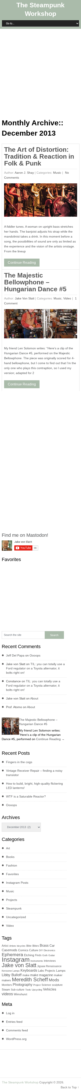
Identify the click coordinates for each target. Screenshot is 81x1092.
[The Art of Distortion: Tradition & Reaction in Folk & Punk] (40, 201)
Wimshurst (20, 994)
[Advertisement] (40, 72)
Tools (28, 989)
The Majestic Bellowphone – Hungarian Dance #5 (35, 282)
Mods (54, 980)
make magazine (41, 975)
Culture (33, 950)
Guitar (51, 955)
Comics (23, 950)
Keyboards (29, 970)
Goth (45, 955)
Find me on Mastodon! (25, 535)
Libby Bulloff (12, 975)
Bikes (35, 945)
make (25, 975)
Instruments (36, 961)
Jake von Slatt (24, 298)
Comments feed (17, 1030)
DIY (41, 950)
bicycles (21, 946)
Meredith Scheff (30, 979)
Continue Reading (22, 262)
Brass (44, 945)
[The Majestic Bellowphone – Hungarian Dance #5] (40, 324)
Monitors (7, 984)
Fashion (11, 865)
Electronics (49, 950)
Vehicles (49, 989)
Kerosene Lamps (11, 970)
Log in (10, 1013)
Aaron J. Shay (24, 172)
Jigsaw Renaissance (49, 966)
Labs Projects (46, 970)
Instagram (16, 959)
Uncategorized (16, 917)
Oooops (35, 655)
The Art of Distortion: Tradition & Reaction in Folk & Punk (39, 156)
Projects (11, 900)
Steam (6, 989)
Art (8, 848)
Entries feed (14, 1021)
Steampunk (14, 908)
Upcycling (37, 989)
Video (67, 298)
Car (52, 945)
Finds (38, 955)
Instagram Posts (17, 882)
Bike (29, 945)
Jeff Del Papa (15, 655)
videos (7, 994)
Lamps (60, 970)
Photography (22, 984)
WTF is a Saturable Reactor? (26, 796)
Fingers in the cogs (19, 762)
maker (58, 975)
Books (10, 857)
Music (57, 172)
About (34, 698)
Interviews (50, 960)
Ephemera (12, 954)
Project (37, 985)
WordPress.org (16, 1039)
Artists (12, 946)
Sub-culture (17, 989)
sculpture (57, 984)
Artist (5, 945)
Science (46, 984)
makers (6, 980)
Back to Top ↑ (70, 1087)
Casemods (9, 950)
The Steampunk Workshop (20, 1082)
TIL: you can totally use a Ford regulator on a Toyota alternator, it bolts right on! (35, 668)
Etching (29, 955)
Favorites (12, 874)
